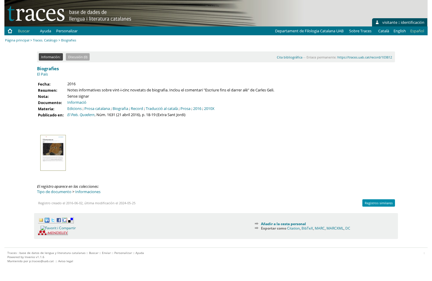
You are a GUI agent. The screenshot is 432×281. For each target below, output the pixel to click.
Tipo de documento (54, 191)
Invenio (30, 257)
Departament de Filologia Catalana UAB (309, 31)
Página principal (17, 40)
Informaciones (88, 191)
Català (383, 31)
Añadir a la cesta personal (283, 224)
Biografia (120, 108)
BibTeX (307, 228)
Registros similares (379, 203)
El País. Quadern (81, 114)
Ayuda (45, 31)
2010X (209, 108)
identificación (412, 22)
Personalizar (67, 31)
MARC (320, 228)
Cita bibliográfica (289, 57)
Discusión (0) (77, 57)
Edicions (74, 108)
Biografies (48, 68)
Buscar (24, 31)
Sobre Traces (360, 31)
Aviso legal (65, 261)
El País (42, 74)
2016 (197, 108)
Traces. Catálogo (45, 40)
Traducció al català (162, 108)
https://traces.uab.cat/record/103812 (364, 57)
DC (347, 228)
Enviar (106, 253)
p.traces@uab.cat (41, 261)
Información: (51, 57)
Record (137, 108)
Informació (76, 102)
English (400, 31)
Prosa (185, 108)
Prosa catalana (97, 108)
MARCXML (335, 228)
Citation (293, 228)
